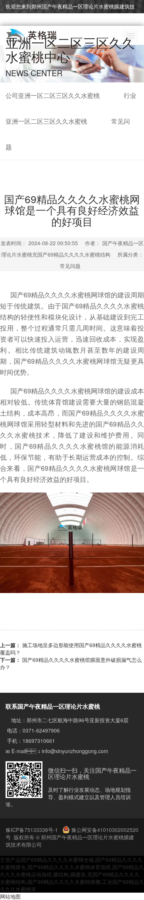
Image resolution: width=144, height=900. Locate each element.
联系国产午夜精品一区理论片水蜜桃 (53, 706)
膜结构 (61, 874)
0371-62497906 (41, 730)
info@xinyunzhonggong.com (75, 751)
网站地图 (10, 896)
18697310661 (39, 740)
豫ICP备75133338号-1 (32, 829)
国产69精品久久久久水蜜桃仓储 (57, 859)
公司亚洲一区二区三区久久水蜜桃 (53, 95)
